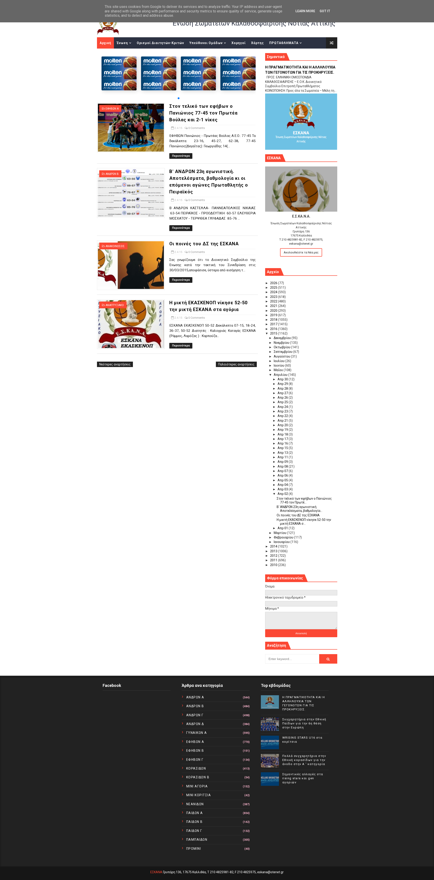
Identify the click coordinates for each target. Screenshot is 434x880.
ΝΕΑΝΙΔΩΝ (195, 804)
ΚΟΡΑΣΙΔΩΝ (196, 768)
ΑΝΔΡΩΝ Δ (195, 724)
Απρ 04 (283, 485)
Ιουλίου (279, 361)
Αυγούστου (282, 356)
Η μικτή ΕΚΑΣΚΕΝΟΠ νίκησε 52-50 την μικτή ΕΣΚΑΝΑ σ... (304, 521)
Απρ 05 (283, 480)
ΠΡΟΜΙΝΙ (193, 848)
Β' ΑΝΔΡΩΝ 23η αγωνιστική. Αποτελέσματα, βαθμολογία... (299, 509)
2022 (274, 301)
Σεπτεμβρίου (283, 351)
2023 (274, 297)
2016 (274, 329)
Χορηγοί (238, 43)
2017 (274, 324)
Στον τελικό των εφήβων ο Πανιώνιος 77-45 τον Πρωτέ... (304, 500)
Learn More (305, 11)
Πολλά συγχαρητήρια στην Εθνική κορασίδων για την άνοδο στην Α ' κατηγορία (304, 760)
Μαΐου (279, 370)
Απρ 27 (283, 393)
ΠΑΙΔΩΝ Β (194, 822)
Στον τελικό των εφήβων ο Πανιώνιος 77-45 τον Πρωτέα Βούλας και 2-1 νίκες (203, 112)
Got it (325, 11)
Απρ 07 (283, 471)
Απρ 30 (283, 379)
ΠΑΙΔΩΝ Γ (194, 831)
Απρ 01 (283, 528)
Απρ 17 (283, 439)
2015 (274, 333)
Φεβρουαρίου (284, 537)
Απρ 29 (283, 384)
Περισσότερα (181, 155)
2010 (274, 565)
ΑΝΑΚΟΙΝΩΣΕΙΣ (115, 246)
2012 (274, 555)
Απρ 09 (283, 461)
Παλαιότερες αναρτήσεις (236, 364)
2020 (274, 310)
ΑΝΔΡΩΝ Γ (195, 715)
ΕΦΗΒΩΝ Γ (195, 759)
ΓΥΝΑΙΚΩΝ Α (196, 733)
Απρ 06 (283, 475)
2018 (274, 319)
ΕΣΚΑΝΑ (156, 872)
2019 (274, 315)
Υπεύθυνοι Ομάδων (206, 43)
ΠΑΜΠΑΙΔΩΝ (197, 839)
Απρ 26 (283, 397)
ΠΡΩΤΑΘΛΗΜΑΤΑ (283, 43)
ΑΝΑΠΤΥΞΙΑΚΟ (115, 305)
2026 (274, 283)
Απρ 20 (283, 425)
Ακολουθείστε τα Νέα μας (301, 252)
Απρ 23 (283, 411)
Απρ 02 (283, 494)
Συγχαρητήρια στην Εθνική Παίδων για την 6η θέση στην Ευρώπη (304, 723)
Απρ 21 (283, 420)
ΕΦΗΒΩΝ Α (112, 108)
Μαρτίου (280, 533)
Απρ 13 (283, 452)
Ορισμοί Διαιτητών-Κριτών (160, 43)
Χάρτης (257, 43)
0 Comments (196, 128)
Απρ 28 (283, 388)
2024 (274, 292)
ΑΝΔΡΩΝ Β (112, 174)
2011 (274, 560)
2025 (274, 287)
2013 (274, 551)
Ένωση (122, 43)
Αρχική (105, 43)
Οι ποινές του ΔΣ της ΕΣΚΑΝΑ (204, 243)
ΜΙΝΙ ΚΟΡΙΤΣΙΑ (198, 795)
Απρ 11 (283, 457)
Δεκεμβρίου (283, 338)
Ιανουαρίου (282, 542)
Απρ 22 (283, 416)
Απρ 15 (283, 448)
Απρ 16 (283, 443)
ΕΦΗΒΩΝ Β (195, 750)
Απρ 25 (283, 402)
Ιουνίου (279, 365)
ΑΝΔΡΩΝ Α (195, 697)
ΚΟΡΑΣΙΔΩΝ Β (198, 777)
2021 (274, 306)
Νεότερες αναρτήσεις (115, 364)
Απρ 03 (283, 489)
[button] (178, 98)
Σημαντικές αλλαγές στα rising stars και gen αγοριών (302, 778)
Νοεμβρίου (282, 342)
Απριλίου (281, 375)
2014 (274, 546)
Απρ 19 (283, 429)
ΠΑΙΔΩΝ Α (194, 813)
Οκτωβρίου (282, 347)
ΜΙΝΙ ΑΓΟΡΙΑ (197, 786)
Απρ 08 (283, 466)
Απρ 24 (283, 407)
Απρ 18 (283, 434)
